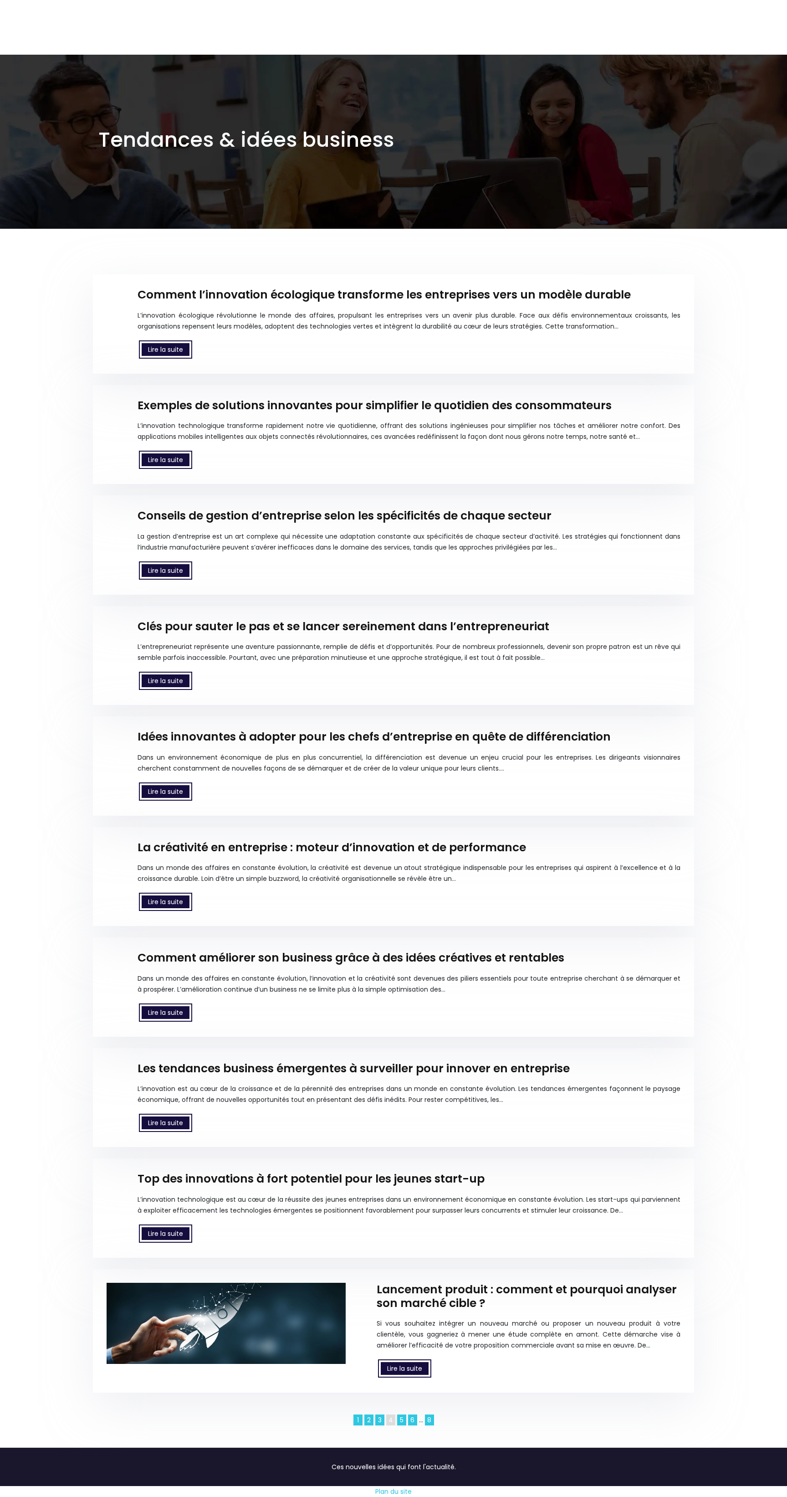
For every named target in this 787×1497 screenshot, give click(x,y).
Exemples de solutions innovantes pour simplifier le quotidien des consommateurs (375, 405)
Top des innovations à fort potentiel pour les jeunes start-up (311, 1179)
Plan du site (393, 1491)
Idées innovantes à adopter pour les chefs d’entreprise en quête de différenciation (374, 737)
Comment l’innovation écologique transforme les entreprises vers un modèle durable (384, 295)
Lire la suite (165, 349)
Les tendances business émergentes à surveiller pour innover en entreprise (354, 1068)
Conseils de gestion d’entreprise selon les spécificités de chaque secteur (345, 516)
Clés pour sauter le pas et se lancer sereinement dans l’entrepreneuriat (343, 626)
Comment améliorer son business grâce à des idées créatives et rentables (351, 958)
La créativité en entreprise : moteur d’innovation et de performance (332, 847)
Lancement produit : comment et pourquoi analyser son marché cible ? (527, 1296)
